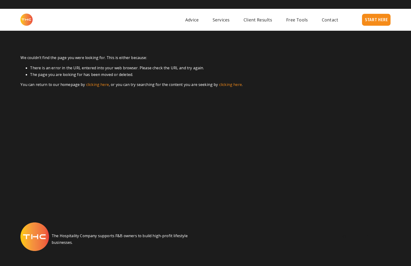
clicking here (97, 84)
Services (221, 20)
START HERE (376, 19)
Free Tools (297, 20)
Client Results (258, 20)
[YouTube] (377, 237)
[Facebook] (355, 237)
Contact (330, 20)
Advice (192, 20)
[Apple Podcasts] (344, 237)
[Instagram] (366, 237)
